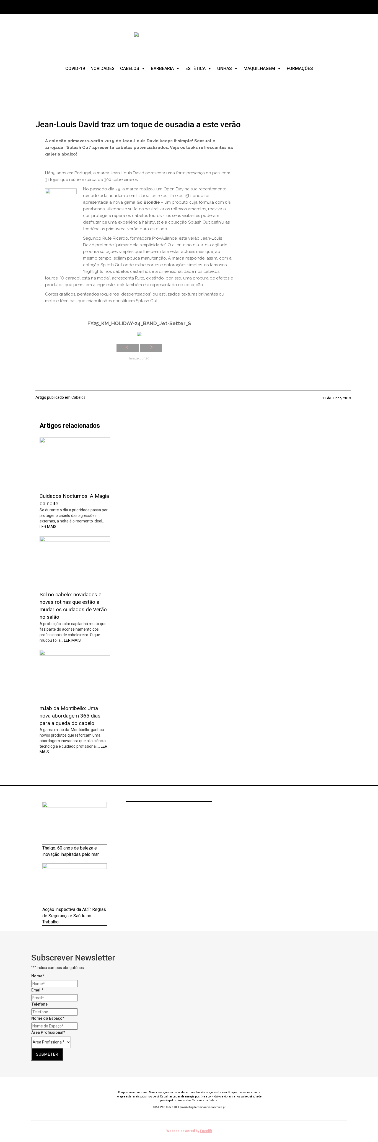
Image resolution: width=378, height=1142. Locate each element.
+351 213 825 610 (166, 1107)
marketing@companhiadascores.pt (203, 1107)
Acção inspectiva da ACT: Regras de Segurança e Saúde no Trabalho (74, 916)
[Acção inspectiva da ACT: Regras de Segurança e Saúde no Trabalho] (74, 884)
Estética (195, 68)
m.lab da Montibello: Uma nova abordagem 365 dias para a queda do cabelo (70, 715)
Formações (300, 68)
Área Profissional (48, 1032)
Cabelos (129, 68)
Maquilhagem (259, 68)
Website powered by (189, 1131)
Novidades (102, 68)
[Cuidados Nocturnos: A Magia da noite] (75, 462)
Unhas (224, 68)
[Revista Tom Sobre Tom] (189, 41)
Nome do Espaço (47, 1018)
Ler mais (48, 526)
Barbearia (162, 68)
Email (37, 990)
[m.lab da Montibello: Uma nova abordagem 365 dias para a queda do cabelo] (75, 675)
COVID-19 (75, 68)
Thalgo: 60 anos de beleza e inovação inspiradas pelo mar (70, 851)
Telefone (39, 1004)
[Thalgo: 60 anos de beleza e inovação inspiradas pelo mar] (74, 823)
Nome (37, 976)
